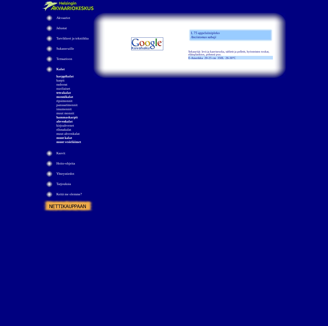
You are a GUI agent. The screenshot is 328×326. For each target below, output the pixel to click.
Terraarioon (64, 59)
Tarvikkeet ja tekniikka (72, 38)
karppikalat (65, 76)
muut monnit (65, 113)
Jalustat (61, 28)
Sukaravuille (65, 48)
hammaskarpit (67, 117)
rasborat (61, 84)
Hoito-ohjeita (65, 163)
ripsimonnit (64, 101)
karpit (60, 80)
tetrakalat (63, 93)
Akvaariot (63, 18)
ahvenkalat (64, 121)
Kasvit (60, 153)
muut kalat (64, 138)
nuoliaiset (63, 88)
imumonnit (64, 109)
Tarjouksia (63, 184)
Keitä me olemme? (69, 194)
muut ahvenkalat (68, 134)
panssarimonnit (67, 105)
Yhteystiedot (65, 174)
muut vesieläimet (68, 142)
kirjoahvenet (65, 125)
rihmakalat (63, 129)
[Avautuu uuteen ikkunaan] (147, 49)
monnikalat (64, 97)
